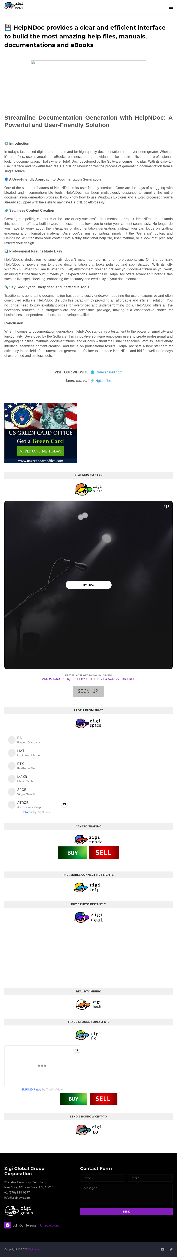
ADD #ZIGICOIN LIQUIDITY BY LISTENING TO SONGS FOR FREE (88, 679)
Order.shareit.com (108, 372)
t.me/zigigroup (50, 1225)
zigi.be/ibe (103, 380)
